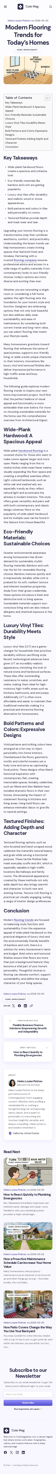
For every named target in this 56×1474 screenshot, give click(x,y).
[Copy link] (31, 1006)
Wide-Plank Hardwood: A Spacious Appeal (25, 108)
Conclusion (11, 146)
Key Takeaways (13, 102)
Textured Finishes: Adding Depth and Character (26, 140)
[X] (11, 1452)
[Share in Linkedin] (25, 1006)
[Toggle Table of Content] (46, 98)
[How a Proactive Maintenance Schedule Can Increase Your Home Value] (28, 1236)
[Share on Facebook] (19, 1006)
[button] (5, 6)
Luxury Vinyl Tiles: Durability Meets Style (25, 124)
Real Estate (14, 1232)
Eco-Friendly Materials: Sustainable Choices (25, 116)
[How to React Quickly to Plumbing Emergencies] (28, 1052)
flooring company (25, 260)
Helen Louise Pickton (29, 1081)
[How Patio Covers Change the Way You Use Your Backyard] (28, 1304)
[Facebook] (5, 1452)
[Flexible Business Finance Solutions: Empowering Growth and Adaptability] (28, 1026)
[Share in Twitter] (13, 1006)
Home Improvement (27, 50)
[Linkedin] (23, 1452)
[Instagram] (17, 1452)
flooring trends (24, 920)
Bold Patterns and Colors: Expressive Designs (26, 132)
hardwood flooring (31, 451)
